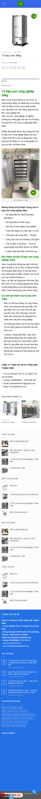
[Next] (39, 415)
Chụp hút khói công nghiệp (10, 715)
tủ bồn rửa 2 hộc (27, 718)
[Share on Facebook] (7, 68)
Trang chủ (6, 52)
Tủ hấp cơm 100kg (8, 422)
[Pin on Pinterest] (19, 68)
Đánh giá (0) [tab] (6, 85)
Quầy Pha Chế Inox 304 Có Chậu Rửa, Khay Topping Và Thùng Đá (22, 673)
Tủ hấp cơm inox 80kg (29, 422)
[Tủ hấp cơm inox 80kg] (30, 409)
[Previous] (1, 415)
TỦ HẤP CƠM (16, 52)
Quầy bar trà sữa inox (27, 715)
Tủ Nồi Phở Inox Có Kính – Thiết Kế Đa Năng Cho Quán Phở (23, 682)
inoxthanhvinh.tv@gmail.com (19, 637)
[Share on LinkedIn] (23, 68)
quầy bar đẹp (6, 718)
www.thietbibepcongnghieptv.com (16, 646)
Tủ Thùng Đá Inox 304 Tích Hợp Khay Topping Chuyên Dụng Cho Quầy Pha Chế (22, 663)
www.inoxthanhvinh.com (12, 643)
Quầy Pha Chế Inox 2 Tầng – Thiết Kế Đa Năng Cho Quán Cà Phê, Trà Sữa (22, 691)
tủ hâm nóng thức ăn (20, 722)
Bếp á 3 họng (18, 707)
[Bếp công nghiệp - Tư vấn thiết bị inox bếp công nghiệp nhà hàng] (20, 4)
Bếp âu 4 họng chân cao (9, 711)
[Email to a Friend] (15, 68)
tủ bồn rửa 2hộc (7, 722)
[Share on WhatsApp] (3, 68)
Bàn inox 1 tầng (7, 707)
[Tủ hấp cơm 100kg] (10, 409)
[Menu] (3, 4)
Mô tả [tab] (4, 81)
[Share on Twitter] (11, 68)
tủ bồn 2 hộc (16, 718)
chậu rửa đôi (23, 711)
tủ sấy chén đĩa (20, 725)
